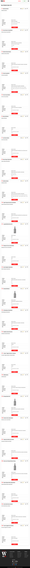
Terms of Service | (13, 567)
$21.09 (15, 350)
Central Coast (15, 150)
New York (15, 473)
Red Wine (12, 41)
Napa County (15, 64)
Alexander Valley (13, 516)
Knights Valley (15, 279)
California (12, 21)
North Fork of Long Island (20, 473)
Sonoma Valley (20, 430)
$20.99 (15, 70)
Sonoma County (16, 42)
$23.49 (15, 221)
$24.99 (15, 436)
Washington (20, 301)
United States (15, 21)
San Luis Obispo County (24, 150)
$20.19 (15, 307)
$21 (14, 522)
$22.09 (15, 393)
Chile (11, 236)
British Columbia (13, 387)
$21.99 (15, 156)
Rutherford (22, 64)
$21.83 (15, 27)
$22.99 (15, 113)
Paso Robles (19, 150)
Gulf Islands (19, 387)
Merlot (15, 41)
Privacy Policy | (9, 567)
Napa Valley (18, 64)
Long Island (12, 473)
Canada (17, 387)
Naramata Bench (23, 387)
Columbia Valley (13, 301)
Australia (12, 344)
